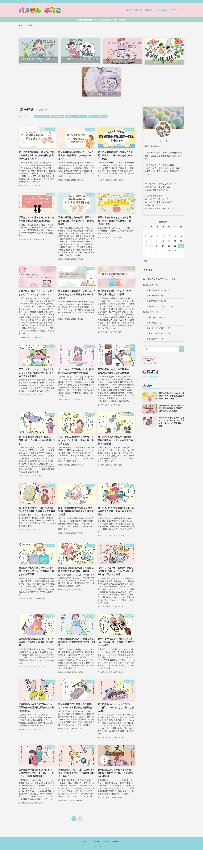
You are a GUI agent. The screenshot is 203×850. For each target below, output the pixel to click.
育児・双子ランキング (151, 376)
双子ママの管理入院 (42, 116)
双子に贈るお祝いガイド (98, 116)
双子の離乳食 (154, 323)
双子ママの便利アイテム (159, 333)
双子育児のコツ (155, 339)
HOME (86, 841)
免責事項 (116, 841)
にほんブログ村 (149, 363)
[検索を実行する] (181, 349)
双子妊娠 (152, 285)
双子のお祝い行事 (155, 317)
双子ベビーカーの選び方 (158, 328)
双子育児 (152, 312)
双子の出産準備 (57, 116)
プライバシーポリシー (101, 841)
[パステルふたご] (40, 10)
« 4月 (144, 261)
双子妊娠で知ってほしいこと (76, 116)
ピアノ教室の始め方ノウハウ (160, 279)
